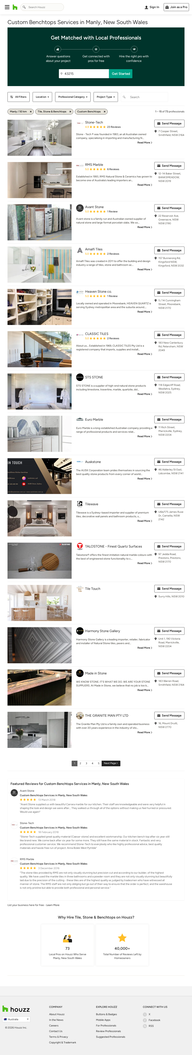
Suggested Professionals (110, 1036)
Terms (53, 1036)
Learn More (52, 905)
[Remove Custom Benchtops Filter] (104, 111)
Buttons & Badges (106, 1014)
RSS (151, 1026)
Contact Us (55, 1031)
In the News (56, 1020)
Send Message (172, 123)
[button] (7, 7)
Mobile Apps (103, 1020)
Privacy (63, 1036)
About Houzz (56, 1014)
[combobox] (42, 7)
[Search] (24, 7)
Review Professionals (108, 1031)
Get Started (121, 74)
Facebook (154, 1020)
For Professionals (106, 1025)
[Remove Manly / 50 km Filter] (30, 111)
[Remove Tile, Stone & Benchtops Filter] (70, 111)
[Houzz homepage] (15, 7)
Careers (53, 1025)
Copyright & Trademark (62, 1042)
